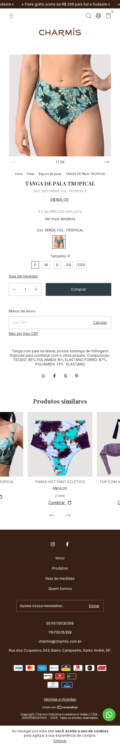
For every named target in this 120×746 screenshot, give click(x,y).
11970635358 (60, 632)
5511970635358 (60, 623)
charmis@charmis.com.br (60, 641)
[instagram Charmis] (52, 544)
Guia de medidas (60, 578)
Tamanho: (60, 256)
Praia (30, 174)
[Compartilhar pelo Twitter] (66, 375)
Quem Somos (60, 588)
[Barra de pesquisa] (88, 16)
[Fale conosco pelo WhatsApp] (109, 714)
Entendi (60, 741)
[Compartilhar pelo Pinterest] (77, 375)
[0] (107, 17)
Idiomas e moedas (60, 699)
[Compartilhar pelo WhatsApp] (43, 375)
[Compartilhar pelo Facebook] (55, 375)
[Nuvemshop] (60, 707)
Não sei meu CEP (23, 333)
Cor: (60, 230)
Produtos (60, 568)
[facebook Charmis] (67, 544)
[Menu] (13, 16)
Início (18, 174)
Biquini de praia (49, 174)
